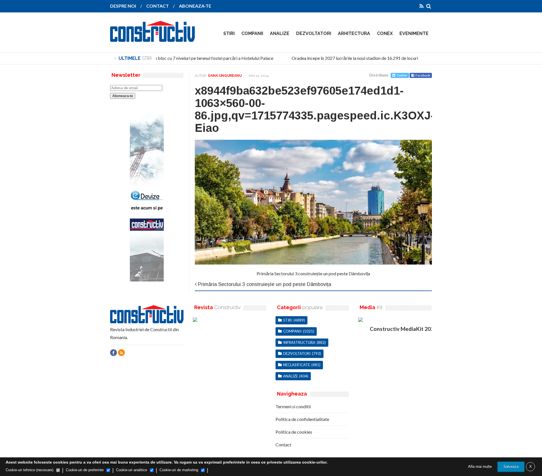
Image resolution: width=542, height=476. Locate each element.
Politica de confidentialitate (302, 419)
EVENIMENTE (414, 33)
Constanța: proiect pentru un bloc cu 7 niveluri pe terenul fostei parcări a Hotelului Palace (183, 58)
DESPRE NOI (123, 5)
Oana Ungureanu (225, 76)
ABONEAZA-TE (195, 5)
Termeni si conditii (293, 406)
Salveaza (511, 466)
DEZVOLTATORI (313, 33)
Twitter (402, 75)
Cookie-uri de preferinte (85, 470)
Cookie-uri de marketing (178, 470)
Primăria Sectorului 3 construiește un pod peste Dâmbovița (313, 273)
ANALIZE (279, 33)
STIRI (229, 33)
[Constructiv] (152, 38)
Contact (283, 444)
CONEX (385, 33)
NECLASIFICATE (296, 365)
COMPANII (252, 33)
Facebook (423, 75)
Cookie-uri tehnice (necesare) (29, 470)
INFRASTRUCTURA (299, 342)
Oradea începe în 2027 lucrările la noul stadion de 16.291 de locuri (350, 58)
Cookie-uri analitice (131, 470)
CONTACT (157, 5)
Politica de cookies (294, 431)
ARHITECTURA (354, 33)
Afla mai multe (480, 466)
